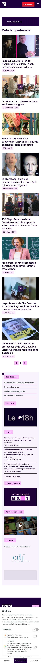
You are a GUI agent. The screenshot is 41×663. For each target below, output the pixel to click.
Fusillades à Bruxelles (13, 395)
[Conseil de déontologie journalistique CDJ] (20, 557)
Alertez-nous (28, 4)
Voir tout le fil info (12, 476)
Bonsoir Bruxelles (11, 387)
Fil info (8, 432)
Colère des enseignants (14, 391)
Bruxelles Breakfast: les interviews (19, 382)
